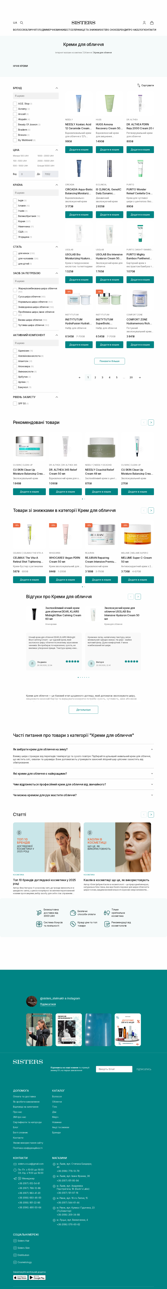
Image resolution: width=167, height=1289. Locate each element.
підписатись (144, 1069)
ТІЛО (39, 29)
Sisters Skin (24, 1247)
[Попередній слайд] (144, 422)
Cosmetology (25, 1262)
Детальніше (83, 709)
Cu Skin (17, 465)
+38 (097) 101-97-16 (67, 1192)
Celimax (17, 553)
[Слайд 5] (86, 677)
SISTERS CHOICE (109, 29)
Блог (15, 1127)
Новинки (56, 1122)
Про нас (17, 1112)
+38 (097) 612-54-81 (29, 1183)
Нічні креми (20, 66)
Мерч (55, 1117)
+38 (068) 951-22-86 (29, 1202)
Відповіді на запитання (25, 1106)
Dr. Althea (132, 119)
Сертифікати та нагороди (27, 1122)
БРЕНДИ (123, 29)
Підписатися (48, 1004)
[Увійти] (144, 23)
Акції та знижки (60, 1127)
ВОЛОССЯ (18, 29)
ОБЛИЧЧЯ (30, 29)
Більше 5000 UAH (46, 165)
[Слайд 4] (84, 677)
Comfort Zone (135, 315)
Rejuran (89, 553)
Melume (125, 553)
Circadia (69, 185)
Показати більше (110, 361)
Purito (130, 185)
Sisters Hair (23, 1240)
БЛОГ (140, 29)
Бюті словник (20, 1132)
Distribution (23, 1255)
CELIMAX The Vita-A (33, 553)
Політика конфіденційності (28, 1148)
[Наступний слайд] (151, 422)
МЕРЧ (49, 29)
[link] (152, 23)
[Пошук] (21, 23)
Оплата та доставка (24, 1096)
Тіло (54, 1106)
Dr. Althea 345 (69, 465)
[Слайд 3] (82, 677)
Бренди (56, 1132)
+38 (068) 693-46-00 (29, 1197)
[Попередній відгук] (131, 597)
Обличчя (57, 1101)
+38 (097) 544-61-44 (68, 1202)
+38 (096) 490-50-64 (29, 1207)
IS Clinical (101, 185)
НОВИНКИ (58, 29)
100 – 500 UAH (20, 161)
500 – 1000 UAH (20, 165)
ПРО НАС (132, 29)
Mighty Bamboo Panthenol (145, 250)
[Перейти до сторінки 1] (82, 586)
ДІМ (44, 29)
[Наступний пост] (135, 1029)
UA (15, 22)
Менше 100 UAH (20, 156)
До (38, 174)
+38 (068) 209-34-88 (68, 1214)
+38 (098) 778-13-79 (68, 1171)
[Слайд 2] (80, 677)
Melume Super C (139, 553)
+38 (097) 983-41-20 (29, 1193)
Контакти (18, 1137)
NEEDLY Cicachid (103, 465)
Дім (54, 1112)
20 (131, 377)
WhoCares (54, 553)
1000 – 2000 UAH (46, 156)
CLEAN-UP (28, 465)
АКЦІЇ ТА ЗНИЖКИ (89, 29)
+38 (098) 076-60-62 (68, 1224)
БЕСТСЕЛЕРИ (71, 29)
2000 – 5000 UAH (46, 161)
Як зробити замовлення (26, 1101)
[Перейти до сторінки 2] (84, 586)
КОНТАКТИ (150, 29)
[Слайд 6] (88, 677)
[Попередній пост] (31, 1029)
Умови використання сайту (28, 1142)
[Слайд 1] (78, 677)
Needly (69, 119)
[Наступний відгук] (138, 597)
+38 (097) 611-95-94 (68, 1180)
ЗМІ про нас (19, 1117)
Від (15, 174)
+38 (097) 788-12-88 (29, 1188)
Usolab (69, 250)
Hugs (98, 119)
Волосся (57, 1096)
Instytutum (72, 315)
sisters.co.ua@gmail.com (31, 1163)
